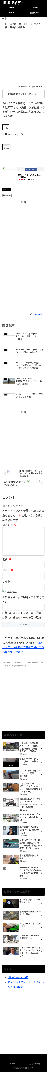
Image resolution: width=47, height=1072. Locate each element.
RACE (7, 189)
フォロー (32, 169)
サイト (6, 581)
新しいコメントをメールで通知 (23, 612)
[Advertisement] (23, 55)
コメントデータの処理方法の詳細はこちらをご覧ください (23, 647)
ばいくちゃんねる (18, 977)
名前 (6, 559)
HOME (12, 1064)
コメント (9, 524)
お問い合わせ (34, 1064)
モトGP (8, 195)
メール (8, 570)
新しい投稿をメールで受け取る (23, 617)
